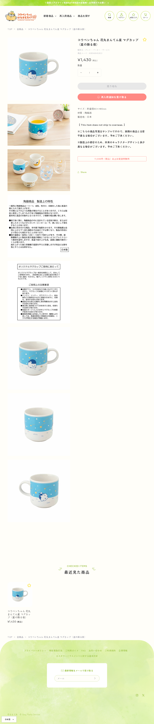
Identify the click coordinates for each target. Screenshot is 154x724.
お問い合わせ (95, 650)
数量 (80, 65)
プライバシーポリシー (35, 650)
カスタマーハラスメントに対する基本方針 (77, 655)
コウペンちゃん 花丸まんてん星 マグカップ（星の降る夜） (19, 614)
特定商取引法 (55, 650)
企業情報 (123, 650)
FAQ (83, 650)
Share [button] (84, 172)
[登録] (94, 678)
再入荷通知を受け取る (114, 97)
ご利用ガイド (72, 650)
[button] (50, 16)
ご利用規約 (110, 650)
